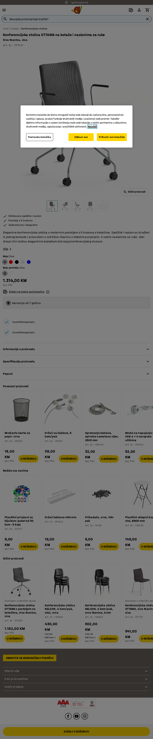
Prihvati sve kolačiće (112, 137)
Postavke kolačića (39, 137)
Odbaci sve (81, 137)
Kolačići (92, 126)
